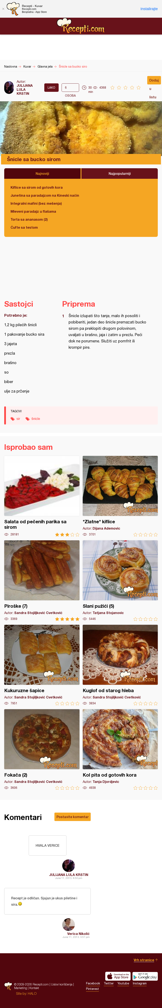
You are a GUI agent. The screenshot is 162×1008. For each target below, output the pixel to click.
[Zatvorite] (3, 9)
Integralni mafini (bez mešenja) (36, 203)
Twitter (109, 983)
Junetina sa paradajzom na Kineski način (45, 195)
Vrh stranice (144, 960)
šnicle (35, 419)
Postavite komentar (73, 817)
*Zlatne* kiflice (120, 496)
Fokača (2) (42, 749)
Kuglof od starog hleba (120, 665)
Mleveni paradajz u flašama (33, 211)
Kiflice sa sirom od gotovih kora (37, 187)
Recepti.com (81, 26)
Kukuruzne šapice (42, 665)
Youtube (123, 983)
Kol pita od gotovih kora (120, 749)
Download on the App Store (118, 976)
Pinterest (92, 989)
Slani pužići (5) (120, 580)
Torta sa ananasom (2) (29, 219)
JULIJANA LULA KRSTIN (25, 89)
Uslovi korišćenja (61, 984)
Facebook (93, 983)
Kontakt (34, 988)
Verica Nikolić (78, 934)
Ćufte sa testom (24, 227)
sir (18, 419)
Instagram (140, 983)
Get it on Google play (145, 976)
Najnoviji (42, 173)
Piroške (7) (42, 580)
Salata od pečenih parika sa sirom (42, 496)
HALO (32, 993)
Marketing (20, 988)
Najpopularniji (120, 173)
